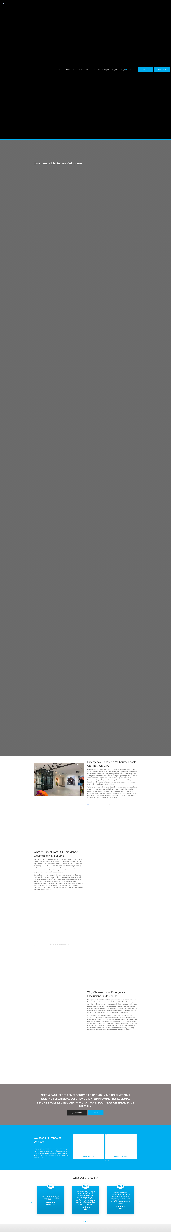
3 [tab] (109, 1160)
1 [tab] (105, 1160)
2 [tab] (107, 1160)
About (67, 70)
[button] (31, 1202)
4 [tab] (89, 1221)
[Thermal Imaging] (89, 1144)
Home (60, 70)
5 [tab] (91, 1221)
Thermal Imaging (103, 70)
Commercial (89, 70)
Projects (115, 70)
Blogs (123, 70)
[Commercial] (121, 1144)
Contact (132, 70)
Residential (76, 70)
